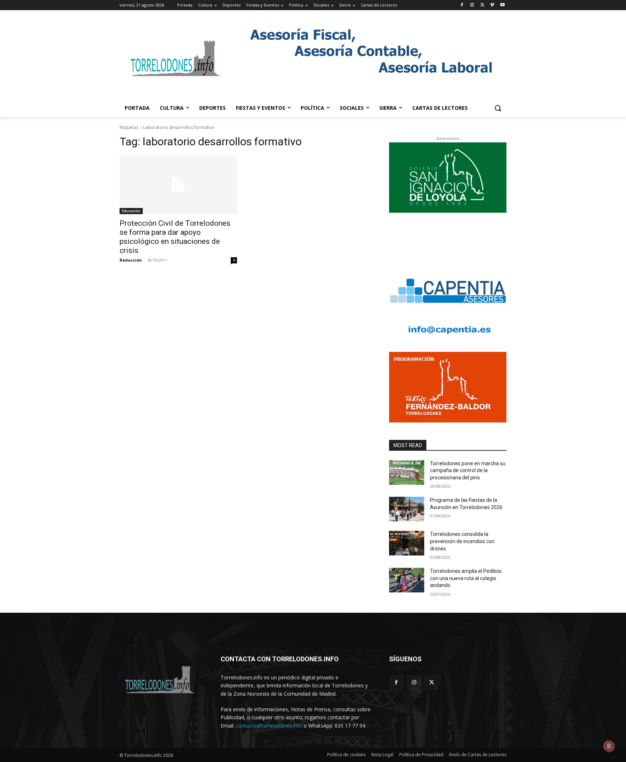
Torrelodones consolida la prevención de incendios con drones (462, 541)
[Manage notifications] (609, 746)
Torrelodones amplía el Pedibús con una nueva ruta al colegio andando (466, 578)
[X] (482, 5)
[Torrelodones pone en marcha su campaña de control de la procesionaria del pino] (406, 472)
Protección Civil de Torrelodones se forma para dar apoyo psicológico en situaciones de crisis (175, 237)
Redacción (131, 260)
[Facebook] (462, 5)
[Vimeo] (492, 5)
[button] (497, 108)
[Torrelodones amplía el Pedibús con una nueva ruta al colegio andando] (406, 580)
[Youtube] (502, 5)
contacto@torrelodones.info (269, 725)
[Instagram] (472, 5)
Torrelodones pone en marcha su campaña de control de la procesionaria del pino (467, 470)
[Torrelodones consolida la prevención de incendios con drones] (406, 543)
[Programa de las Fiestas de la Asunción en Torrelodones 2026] (406, 509)
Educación (131, 210)
